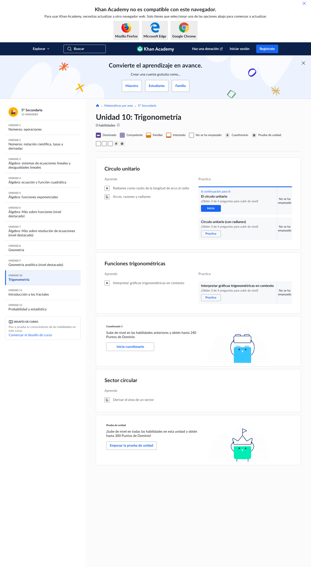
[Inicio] (97, 106)
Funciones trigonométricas (135, 263)
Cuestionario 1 (114, 326)
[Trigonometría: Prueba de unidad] (122, 143)
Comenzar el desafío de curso (30, 335)
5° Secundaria (147, 105)
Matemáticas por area (118, 105)
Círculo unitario (122, 169)
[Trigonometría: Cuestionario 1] (116, 143)
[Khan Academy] (155, 49)
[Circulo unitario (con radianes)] (104, 143)
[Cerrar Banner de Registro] (303, 63)
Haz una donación (205, 49)
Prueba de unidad (116, 425)
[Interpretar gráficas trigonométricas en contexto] (110, 143)
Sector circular (121, 380)
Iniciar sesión (239, 49)
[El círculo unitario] (98, 143)
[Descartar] (304, 3)
